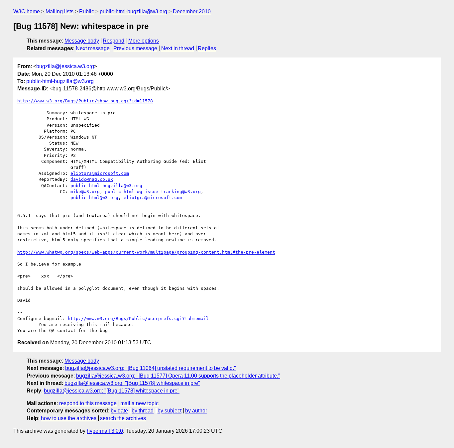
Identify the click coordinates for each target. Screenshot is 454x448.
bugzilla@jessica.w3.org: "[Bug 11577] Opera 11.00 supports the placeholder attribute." (178, 376)
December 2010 (192, 11)
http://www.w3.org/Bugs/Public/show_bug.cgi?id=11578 (85, 100)
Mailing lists (59, 11)
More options (143, 41)
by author (196, 410)
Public (86, 11)
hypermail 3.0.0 (105, 431)
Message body (81, 41)
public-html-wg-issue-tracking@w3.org (153, 191)
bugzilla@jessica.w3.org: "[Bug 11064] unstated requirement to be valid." (150, 368)
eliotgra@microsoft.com (99, 173)
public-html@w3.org (94, 197)
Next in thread (177, 48)
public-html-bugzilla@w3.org (133, 11)
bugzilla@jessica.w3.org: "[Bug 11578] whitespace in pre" (132, 383)
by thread (143, 410)
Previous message (135, 48)
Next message (93, 48)
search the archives (123, 418)
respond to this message (88, 403)
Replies (207, 48)
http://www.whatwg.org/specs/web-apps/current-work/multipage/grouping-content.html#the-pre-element (146, 252)
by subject (169, 410)
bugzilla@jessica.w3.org (65, 66)
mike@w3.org (85, 191)
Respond (113, 41)
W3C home (26, 11)
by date (119, 410)
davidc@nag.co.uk (91, 179)
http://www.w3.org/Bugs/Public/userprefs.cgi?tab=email (138, 318)
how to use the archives (68, 418)
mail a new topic (139, 403)
